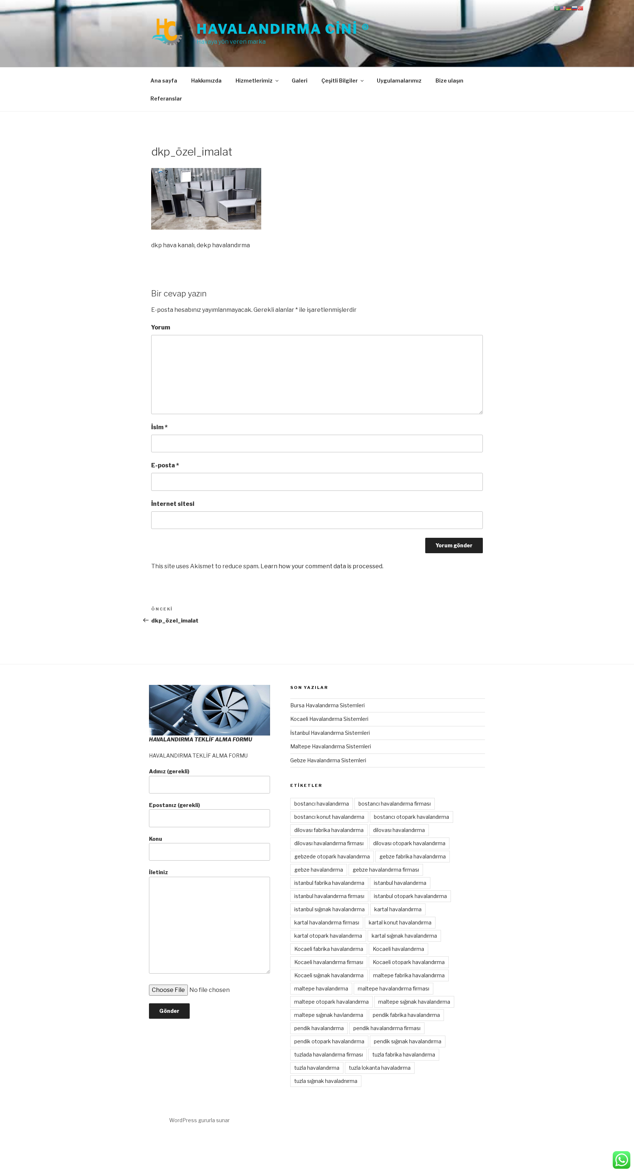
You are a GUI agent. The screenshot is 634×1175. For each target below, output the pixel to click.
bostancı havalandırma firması (394, 803)
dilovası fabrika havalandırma (329, 830)
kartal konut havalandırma (400, 922)
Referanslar (166, 98)
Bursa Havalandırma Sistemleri (327, 705)
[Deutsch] (569, 7)
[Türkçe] (580, 7)
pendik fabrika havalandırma (406, 1015)
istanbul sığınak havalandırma (329, 909)
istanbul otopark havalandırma (410, 896)
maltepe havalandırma (321, 988)
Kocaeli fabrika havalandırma (328, 949)
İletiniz (158, 872)
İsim (159, 427)
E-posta (165, 465)
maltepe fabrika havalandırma (409, 975)
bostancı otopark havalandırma (411, 817)
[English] (563, 7)
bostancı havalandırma (321, 803)
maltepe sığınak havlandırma (328, 1015)
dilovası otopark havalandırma (409, 843)
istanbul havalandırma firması (329, 896)
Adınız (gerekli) (169, 771)
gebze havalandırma (318, 869)
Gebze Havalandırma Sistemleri (328, 760)
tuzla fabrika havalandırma (403, 1054)
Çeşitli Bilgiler (339, 80)
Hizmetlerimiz (254, 80)
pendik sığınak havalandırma (407, 1041)
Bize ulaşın (449, 80)
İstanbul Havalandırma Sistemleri (330, 733)
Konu (155, 839)
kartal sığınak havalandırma (404, 936)
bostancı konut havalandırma (329, 817)
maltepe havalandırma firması (393, 988)
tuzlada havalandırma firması (328, 1054)
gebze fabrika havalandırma (412, 856)
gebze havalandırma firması (386, 869)
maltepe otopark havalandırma (331, 1002)
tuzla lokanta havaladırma (380, 1068)
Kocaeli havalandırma (398, 949)
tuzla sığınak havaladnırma (325, 1081)
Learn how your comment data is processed (321, 566)
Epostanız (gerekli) (174, 805)
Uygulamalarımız (399, 80)
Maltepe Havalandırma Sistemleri (330, 746)
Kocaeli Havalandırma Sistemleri (329, 719)
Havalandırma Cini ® (283, 29)
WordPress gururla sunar (199, 1120)
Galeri (299, 80)
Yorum (160, 327)
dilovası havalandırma (399, 830)
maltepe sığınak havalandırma (414, 1002)
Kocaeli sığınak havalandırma (329, 975)
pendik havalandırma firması (386, 1028)
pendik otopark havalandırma (329, 1041)
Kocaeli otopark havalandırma (409, 962)
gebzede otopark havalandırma (332, 856)
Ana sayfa (163, 80)
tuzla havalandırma (316, 1068)
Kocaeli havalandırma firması (328, 962)
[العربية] (557, 7)
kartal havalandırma (398, 909)
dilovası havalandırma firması (329, 843)
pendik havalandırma (319, 1028)
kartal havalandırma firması (326, 922)
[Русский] (574, 7)
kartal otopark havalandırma (328, 936)
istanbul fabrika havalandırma (329, 883)
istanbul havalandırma (400, 883)
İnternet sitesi (172, 503)
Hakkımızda (206, 80)
